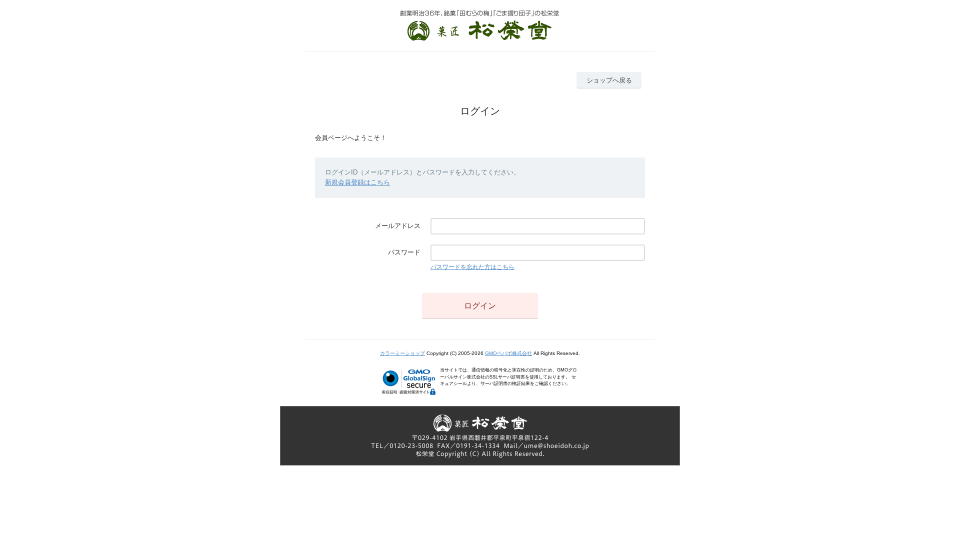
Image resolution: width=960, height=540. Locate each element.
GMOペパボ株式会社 (508, 353)
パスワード (404, 252)
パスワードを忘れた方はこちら (472, 267)
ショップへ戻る (609, 80)
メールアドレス (397, 226)
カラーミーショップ (402, 353)
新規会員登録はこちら (357, 182)
